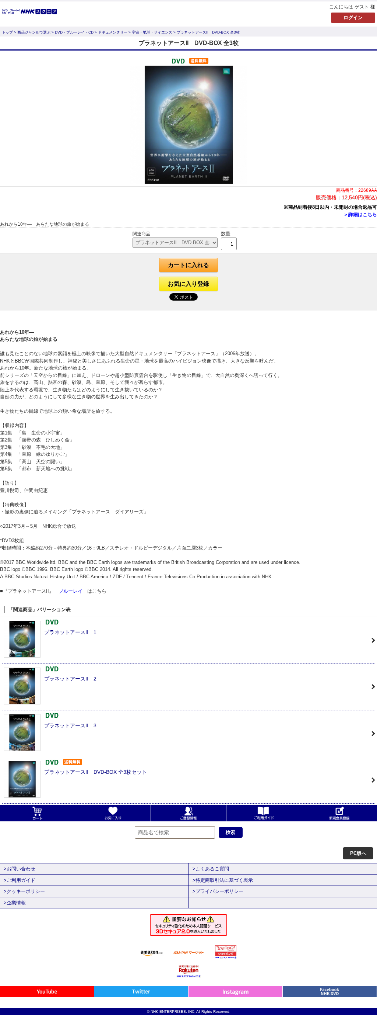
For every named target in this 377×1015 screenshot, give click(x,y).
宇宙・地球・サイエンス (152, 32)
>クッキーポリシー (24, 891)
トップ (7, 32)
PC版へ (358, 853)
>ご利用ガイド (19, 880)
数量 (225, 233)
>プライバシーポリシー (218, 891)
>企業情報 (15, 902)
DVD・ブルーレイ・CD (74, 32)
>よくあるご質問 (211, 869)
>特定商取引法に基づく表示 (223, 880)
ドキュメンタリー (112, 32)
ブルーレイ (70, 591)
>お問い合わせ (19, 869)
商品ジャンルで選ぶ (33, 32)
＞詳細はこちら (360, 214)
